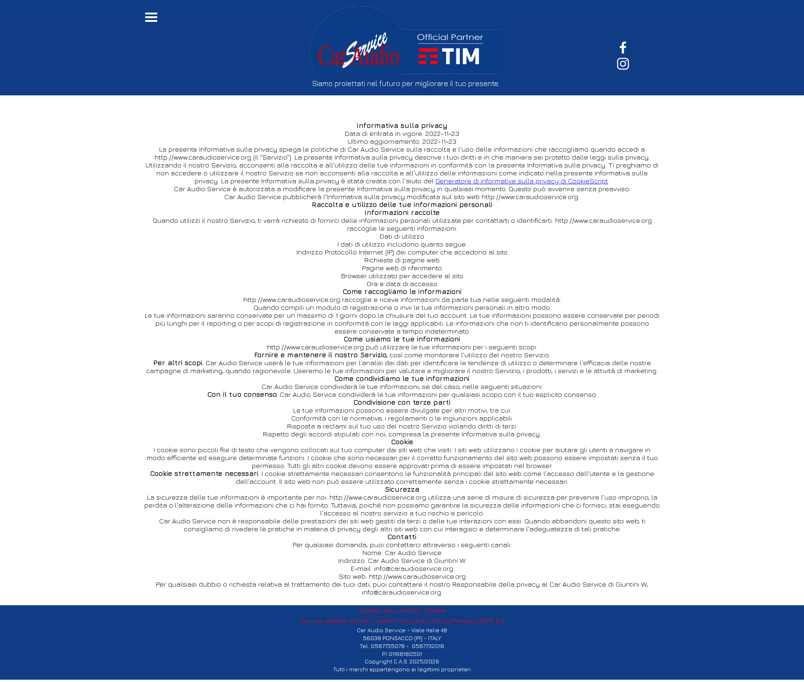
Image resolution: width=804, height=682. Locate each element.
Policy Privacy (453, 620)
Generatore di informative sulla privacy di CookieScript (522, 181)
